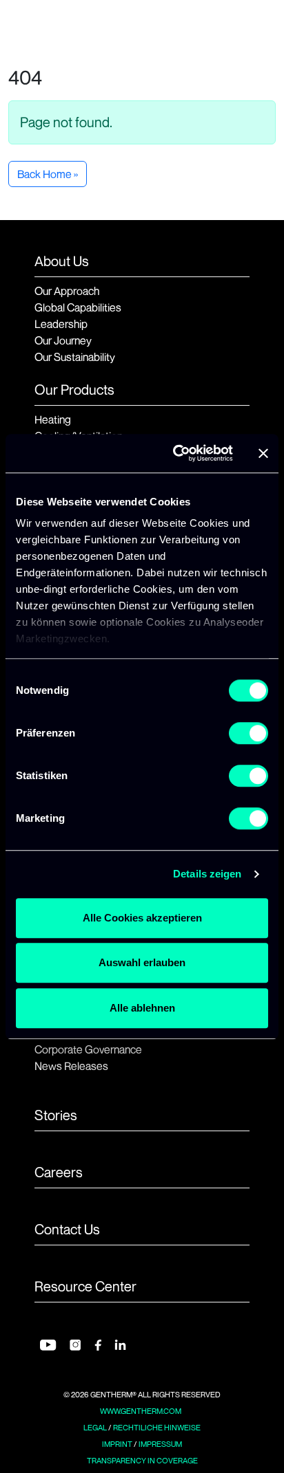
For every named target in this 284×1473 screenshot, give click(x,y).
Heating (52, 419)
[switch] (248, 733)
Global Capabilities (77, 307)
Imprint (117, 1444)
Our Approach (66, 291)
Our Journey (63, 340)
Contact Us (67, 1229)
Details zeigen (207, 874)
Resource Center (85, 1286)
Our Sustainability (74, 357)
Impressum (160, 1444)
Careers (58, 1172)
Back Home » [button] (47, 174)
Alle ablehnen (142, 1008)
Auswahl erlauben (142, 962)
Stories (55, 1115)
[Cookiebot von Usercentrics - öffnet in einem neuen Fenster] (176, 453)
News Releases (71, 1066)
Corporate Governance (88, 1049)
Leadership (61, 324)
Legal (95, 1427)
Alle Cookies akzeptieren (142, 918)
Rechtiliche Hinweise (157, 1427)
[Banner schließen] (263, 453)
